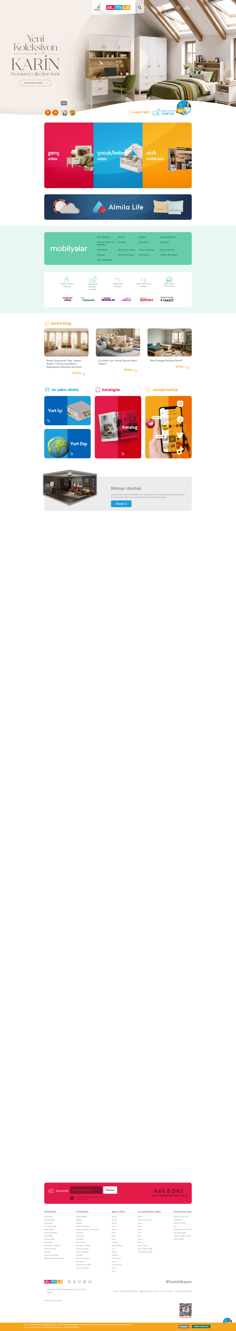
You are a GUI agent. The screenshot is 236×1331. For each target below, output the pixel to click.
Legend (115, 1242)
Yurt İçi (55, 410)
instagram (180, 404)
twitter (180, 435)
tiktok (180, 450)
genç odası (118, 1211)
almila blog (48, 1217)
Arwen (114, 1217)
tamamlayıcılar (183, 1211)
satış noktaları (178, 7)
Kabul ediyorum (201, 1326)
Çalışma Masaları (168, 237)
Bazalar (121, 237)
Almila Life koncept (181, 1217)
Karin (114, 1236)
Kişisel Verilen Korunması (149, 1291)
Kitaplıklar (164, 242)
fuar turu (187, 7)
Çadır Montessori (145, 1220)
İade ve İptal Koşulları (183, 1291)
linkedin (84, 1281)
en (172, 7)
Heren (114, 1229)
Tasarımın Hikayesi (51, 1255)
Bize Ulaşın (48, 1223)
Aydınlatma (178, 1220)
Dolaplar (122, 242)
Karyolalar (143, 242)
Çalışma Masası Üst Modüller (106, 243)
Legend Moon (117, 1245)
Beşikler (143, 237)
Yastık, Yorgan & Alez (182, 1236)
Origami (115, 1255)
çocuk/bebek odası (149, 1211)
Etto (113, 1226)
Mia (139, 1236)
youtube (90, 1281)
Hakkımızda (48, 1229)
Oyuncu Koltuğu (146, 249)
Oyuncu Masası (167, 249)
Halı (175, 1226)
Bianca (114, 1220)
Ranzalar (101, 255)
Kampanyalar (49, 1239)
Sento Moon (117, 1265)
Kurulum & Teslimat (52, 1245)
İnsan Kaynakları (50, 1233)
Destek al (121, 503)
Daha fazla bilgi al (71, 1327)
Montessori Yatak (126, 249)
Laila (113, 1239)
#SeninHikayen (179, 1281)
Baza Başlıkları (103, 237)
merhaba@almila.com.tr (167, 1195)
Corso (114, 1223)
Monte (114, 1252)
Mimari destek (50, 1249)
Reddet (184, 1326)
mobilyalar (82, 1211)
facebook (180, 419)
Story (114, 1268)
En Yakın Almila (50, 1226)
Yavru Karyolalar (104, 260)
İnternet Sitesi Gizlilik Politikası (125, 1291)
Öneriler (47, 1252)
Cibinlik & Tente (180, 1223)
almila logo (54, 1282)
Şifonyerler (144, 255)
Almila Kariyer (49, 1220)
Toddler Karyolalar (168, 255)
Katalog (130, 427)
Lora (113, 1249)
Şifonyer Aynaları (126, 255)
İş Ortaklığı (48, 1236)
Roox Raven (116, 1258)
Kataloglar (48, 1242)
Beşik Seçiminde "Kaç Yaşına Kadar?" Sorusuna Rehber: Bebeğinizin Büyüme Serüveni (64, 364)
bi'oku (76, 373)
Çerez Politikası (167, 1291)
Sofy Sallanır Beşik (145, 1249)
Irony (114, 1233)
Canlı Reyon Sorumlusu (169, 284)
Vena (114, 1271)
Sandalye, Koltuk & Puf (183, 1229)
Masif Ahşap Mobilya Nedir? (166, 360)
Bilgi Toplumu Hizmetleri (53, 1258)
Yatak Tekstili (179, 1239)
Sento (114, 1261)
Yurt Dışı (78, 444)
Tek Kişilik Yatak (180, 1233)
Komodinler (102, 249)
